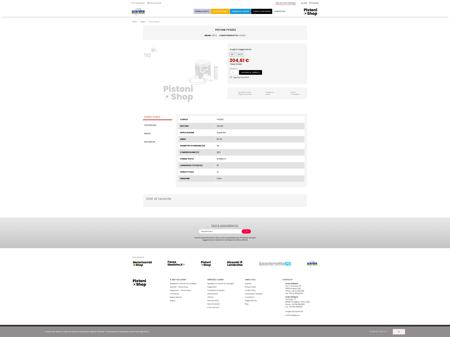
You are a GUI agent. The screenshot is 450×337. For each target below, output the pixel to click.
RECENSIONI (149, 141)
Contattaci (174, 294)
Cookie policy (378, 332)
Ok (399, 332)
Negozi (172, 300)
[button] (161, 75)
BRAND (147, 133)
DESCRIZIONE (150, 125)
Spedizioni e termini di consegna (183, 283)
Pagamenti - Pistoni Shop (180, 290)
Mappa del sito (176, 297)
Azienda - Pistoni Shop (179, 287)
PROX (214, 35)
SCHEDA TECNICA (152, 117)
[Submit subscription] (246, 231)
